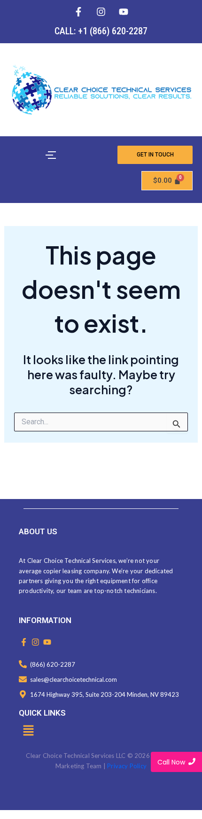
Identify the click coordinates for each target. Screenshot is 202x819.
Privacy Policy (127, 766)
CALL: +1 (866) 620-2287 (101, 31)
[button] (28, 731)
